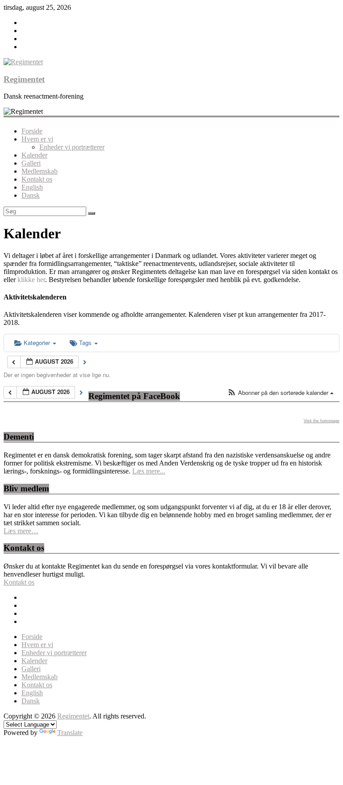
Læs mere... (148, 471)
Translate (70, 732)
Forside (31, 131)
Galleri (31, 163)
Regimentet (24, 79)
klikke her (31, 279)
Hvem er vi (37, 139)
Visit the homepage (321, 421)
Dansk (30, 195)
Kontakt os (36, 179)
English (32, 187)
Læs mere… (21, 531)
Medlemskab (39, 171)
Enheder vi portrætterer (72, 147)
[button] (280, 392)
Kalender (34, 155)
